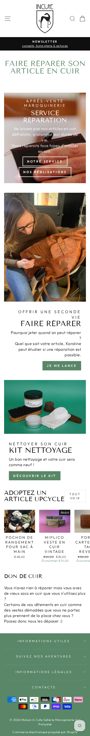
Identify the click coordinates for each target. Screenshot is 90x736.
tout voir (75, 496)
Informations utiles (44, 641)
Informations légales (44, 672)
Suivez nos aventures (44, 656)
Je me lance (62, 366)
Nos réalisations (44, 172)
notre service (45, 161)
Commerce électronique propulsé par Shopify (44, 732)
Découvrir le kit (34, 476)
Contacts (44, 687)
